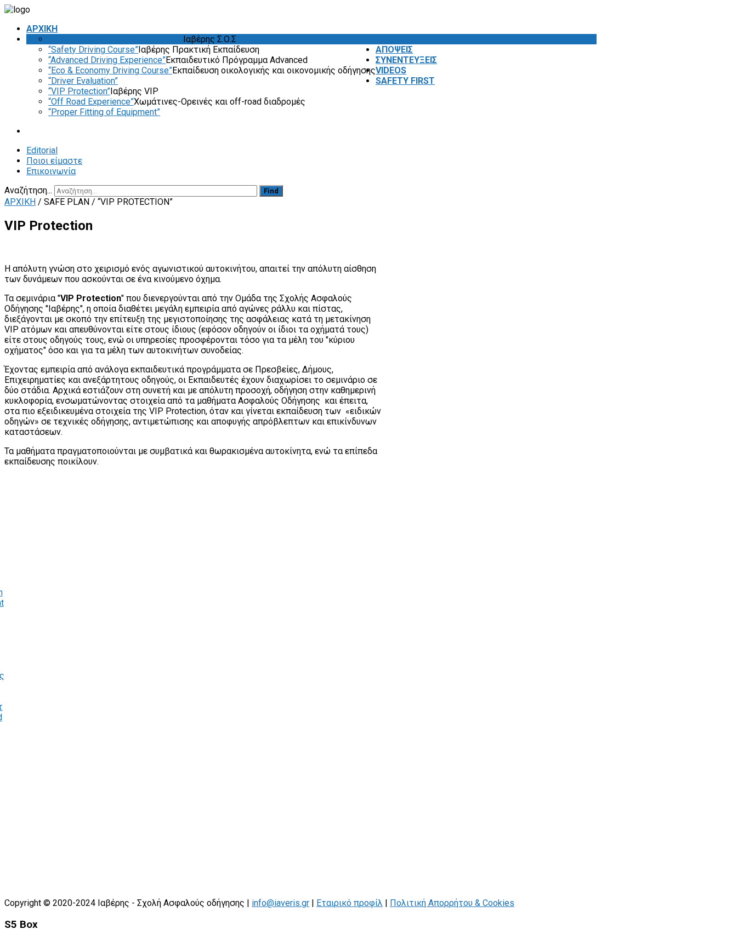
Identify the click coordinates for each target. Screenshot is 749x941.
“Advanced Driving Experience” (107, 60)
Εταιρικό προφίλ (349, 903)
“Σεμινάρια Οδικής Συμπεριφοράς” (115, 39)
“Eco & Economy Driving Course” (110, 70)
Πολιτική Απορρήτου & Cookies (452, 903)
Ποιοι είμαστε (54, 161)
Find (271, 191)
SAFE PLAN (399, 39)
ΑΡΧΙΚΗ (42, 29)
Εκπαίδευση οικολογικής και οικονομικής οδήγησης (274, 70)
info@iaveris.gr (280, 903)
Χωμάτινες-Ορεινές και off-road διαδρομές (219, 101)
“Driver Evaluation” (83, 81)
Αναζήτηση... (28, 190)
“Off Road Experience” (91, 101)
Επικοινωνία (51, 171)
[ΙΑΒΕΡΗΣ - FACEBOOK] (594, 190)
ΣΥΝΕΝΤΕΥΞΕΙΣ (406, 60)
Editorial (42, 150)
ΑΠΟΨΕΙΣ (394, 49)
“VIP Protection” (79, 91)
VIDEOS (391, 70)
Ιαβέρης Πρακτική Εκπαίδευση (198, 49)
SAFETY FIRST (405, 81)
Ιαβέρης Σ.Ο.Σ (209, 39)
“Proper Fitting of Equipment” (104, 112)
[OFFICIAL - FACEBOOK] (586, 190)
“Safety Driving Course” (93, 49)
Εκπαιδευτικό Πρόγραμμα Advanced (237, 60)
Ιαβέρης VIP (134, 91)
